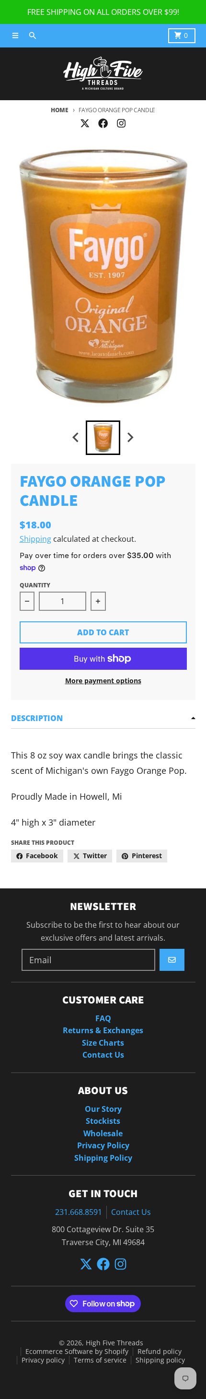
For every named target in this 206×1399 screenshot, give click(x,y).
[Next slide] (130, 437)
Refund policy (159, 1351)
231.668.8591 (78, 1212)
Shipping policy (160, 1360)
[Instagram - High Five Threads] (121, 123)
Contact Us (131, 1212)
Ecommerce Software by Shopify (76, 1351)
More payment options (103, 680)
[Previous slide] (76, 437)
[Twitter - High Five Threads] (85, 123)
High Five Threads (114, 1343)
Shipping (35, 539)
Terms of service (100, 1360)
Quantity (35, 585)
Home (60, 110)
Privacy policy (43, 1360)
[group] (103, 437)
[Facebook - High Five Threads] (103, 123)
